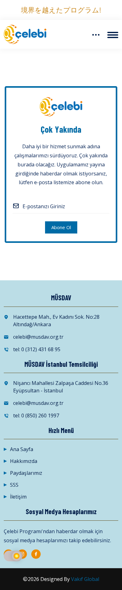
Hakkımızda (23, 461)
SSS (14, 484)
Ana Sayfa (21, 449)
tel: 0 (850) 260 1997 (36, 415)
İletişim (18, 496)
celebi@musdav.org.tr (38, 336)
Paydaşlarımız (26, 473)
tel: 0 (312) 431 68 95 (36, 349)
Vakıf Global (85, 579)
